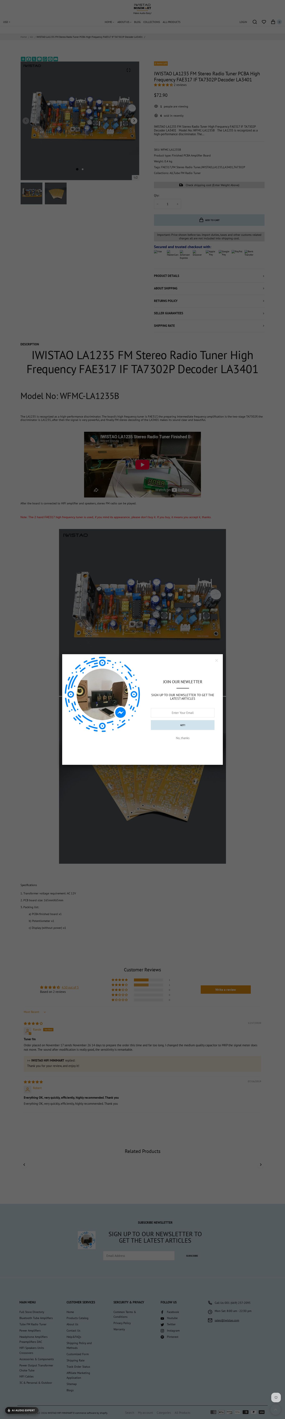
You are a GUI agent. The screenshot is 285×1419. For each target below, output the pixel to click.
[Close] (216, 660)
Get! (182, 725)
